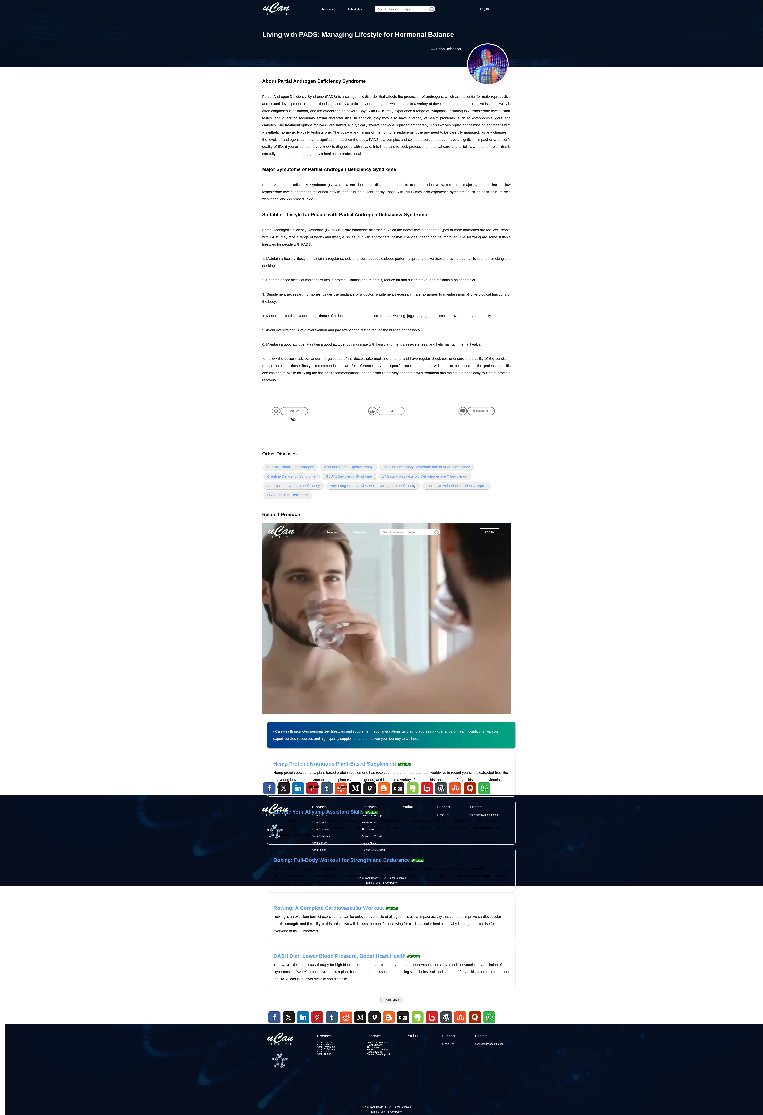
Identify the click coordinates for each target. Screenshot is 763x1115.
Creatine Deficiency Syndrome (291, 476)
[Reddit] (346, 1024)
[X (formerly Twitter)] (289, 1024)
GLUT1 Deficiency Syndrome (349, 476)
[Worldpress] (446, 1024)
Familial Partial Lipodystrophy (290, 467)
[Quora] (475, 1024)
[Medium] (360, 1024)
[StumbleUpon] (460, 1024)
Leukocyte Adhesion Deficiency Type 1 (456, 486)
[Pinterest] (317, 1017)
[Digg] (403, 1024)
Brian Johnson (448, 49)
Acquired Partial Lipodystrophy (348, 467)
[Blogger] (389, 1024)
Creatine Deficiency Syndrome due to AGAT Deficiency (426, 467)
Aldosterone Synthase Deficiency (293, 486)
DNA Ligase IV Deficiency (287, 495)
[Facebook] (274, 1017)
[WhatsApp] (489, 1024)
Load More (391, 1000)
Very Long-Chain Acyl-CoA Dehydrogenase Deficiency (373, 486)
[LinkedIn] (303, 1017)
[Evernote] (417, 1017)
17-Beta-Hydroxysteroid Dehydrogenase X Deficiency (424, 476)
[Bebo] (432, 1024)
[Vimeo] (374, 1017)
